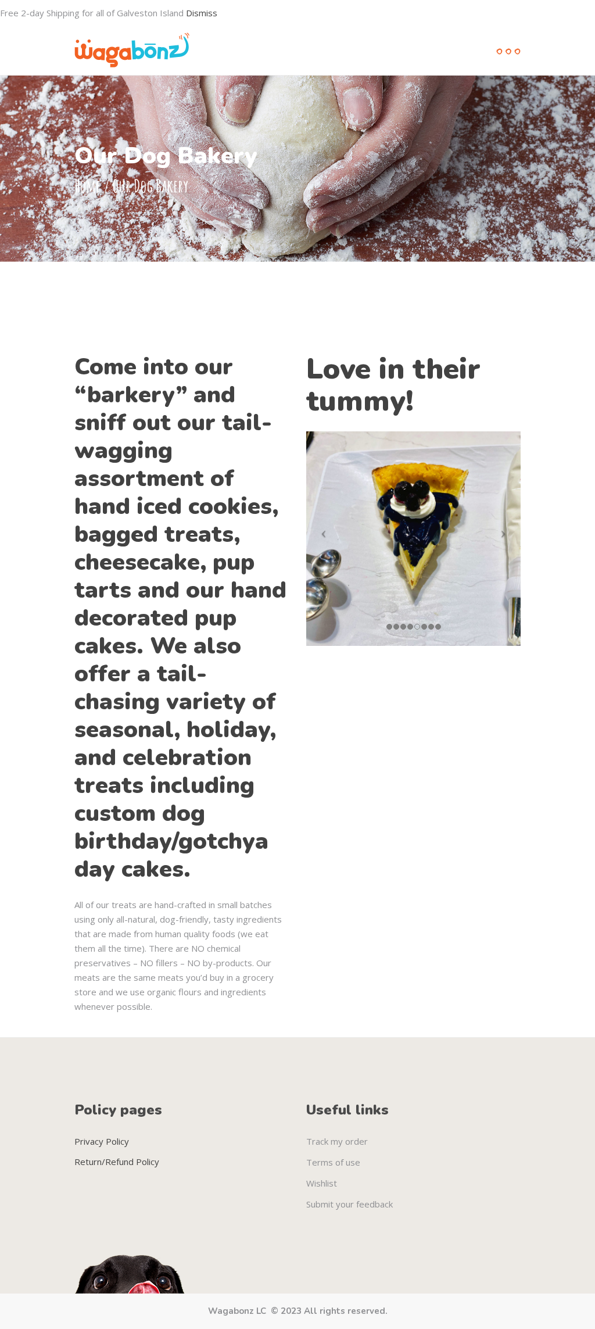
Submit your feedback (349, 1204)
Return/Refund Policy (116, 1161)
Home (87, 185)
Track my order (337, 1141)
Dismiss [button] (201, 13)
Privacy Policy (101, 1141)
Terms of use (333, 1162)
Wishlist (321, 1183)
